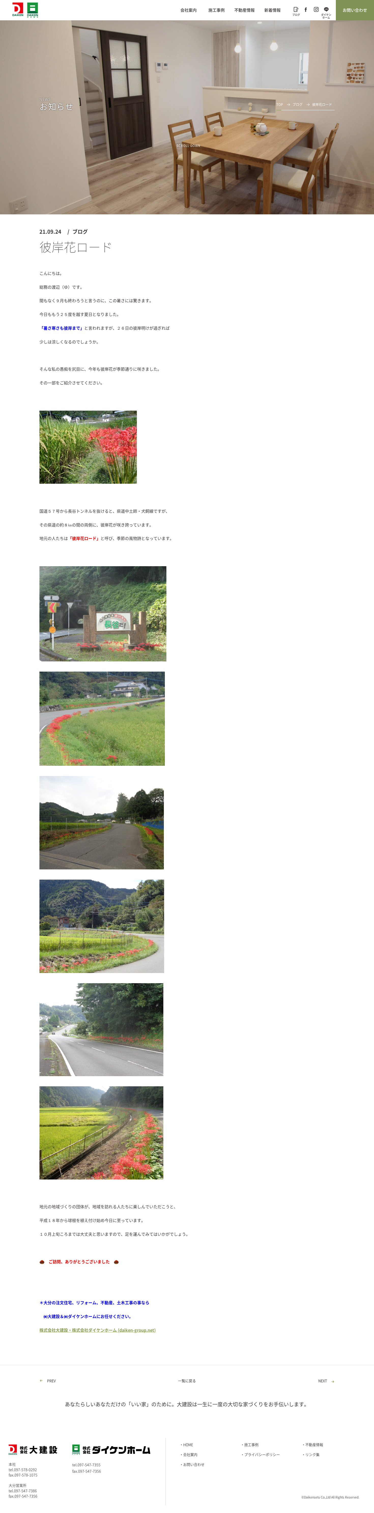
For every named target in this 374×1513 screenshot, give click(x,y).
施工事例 (216, 10)
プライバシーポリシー (262, 1454)
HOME (188, 1445)
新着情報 (272, 10)
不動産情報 (244, 10)
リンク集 (312, 1454)
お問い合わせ (355, 10)
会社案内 (188, 10)
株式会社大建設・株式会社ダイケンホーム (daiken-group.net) (97, 1330)
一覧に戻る (187, 1381)
